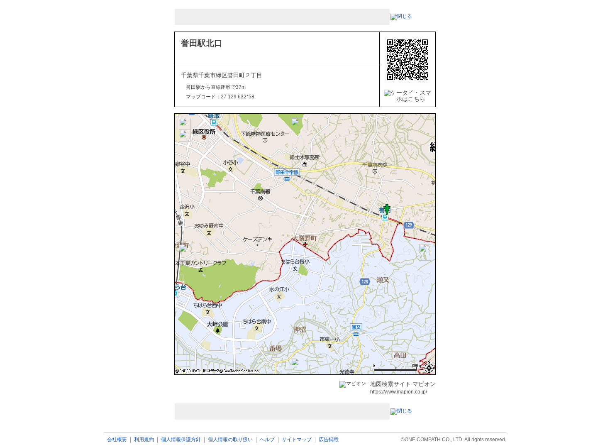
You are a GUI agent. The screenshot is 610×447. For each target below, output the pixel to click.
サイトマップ (297, 439)
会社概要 (117, 439)
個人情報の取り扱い (230, 439)
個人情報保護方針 (181, 439)
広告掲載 (329, 439)
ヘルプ (267, 439)
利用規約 (144, 439)
